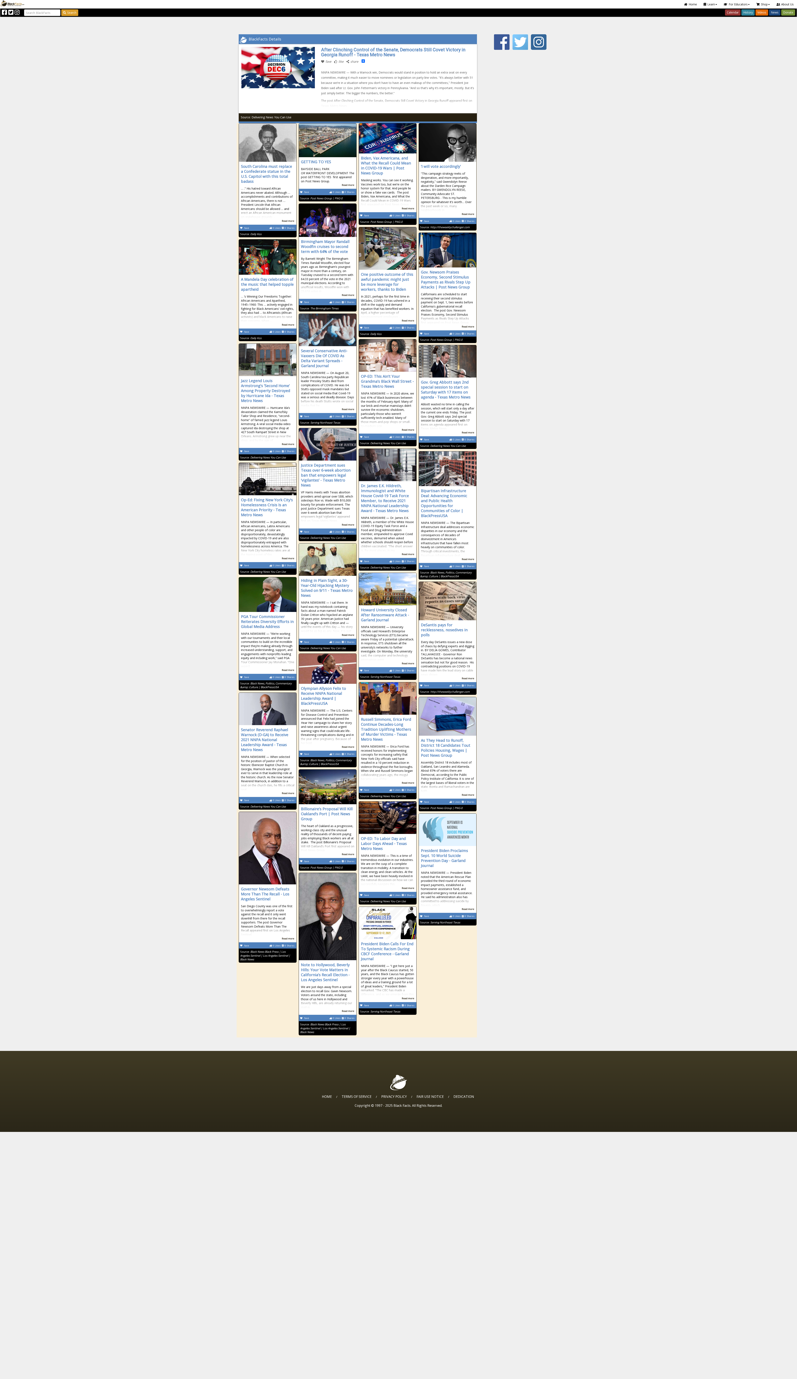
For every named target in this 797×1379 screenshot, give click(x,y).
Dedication (464, 1096)
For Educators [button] (738, 4)
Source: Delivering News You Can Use (266, 117)
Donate (788, 12)
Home (693, 4)
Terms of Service (357, 1096)
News (775, 12)
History (748, 12)
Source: (251, 234)
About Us (787, 4)
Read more (288, 220)
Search (71, 13)
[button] (21, 1374)
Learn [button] (711, 4)
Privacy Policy (394, 1096)
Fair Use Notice (430, 1096)
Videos (761, 12)
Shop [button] (764, 4)
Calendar (733, 12)
